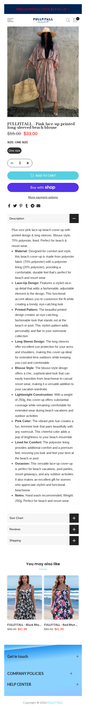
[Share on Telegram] (32, 206)
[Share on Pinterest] (21, 206)
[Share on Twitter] (15, 206)
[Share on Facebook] (9, 206)
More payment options (43, 197)
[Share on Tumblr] (27, 206)
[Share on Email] (38, 206)
